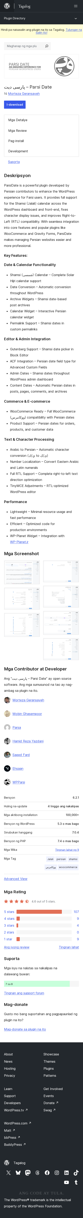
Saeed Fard (21, 755)
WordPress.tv (16, 1110)
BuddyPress (15, 1145)
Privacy (9, 1076)
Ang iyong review (16, 947)
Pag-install (16, 141)
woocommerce (68, 867)
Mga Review (17, 131)
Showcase (51, 1054)
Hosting (10, 1068)
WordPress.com (17, 1123)
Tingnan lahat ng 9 (67, 849)
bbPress (12, 1137)
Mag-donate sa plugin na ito (25, 1029)
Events (49, 1096)
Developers (12, 1103)
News (8, 1061)
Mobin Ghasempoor (27, 714)
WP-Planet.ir (19, 542)
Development (18, 151)
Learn (8, 1089)
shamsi (73, 859)
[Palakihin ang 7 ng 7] (74, 643)
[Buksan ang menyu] (76, 6)
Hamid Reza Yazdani (28, 741)
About (8, 1054)
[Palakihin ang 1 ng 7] (34, 566)
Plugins (49, 1068)
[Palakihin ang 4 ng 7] (74, 566)
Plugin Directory (14, 18)
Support (10, 1096)
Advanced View (15, 879)
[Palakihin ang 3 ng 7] (34, 618)
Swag (50, 1110)
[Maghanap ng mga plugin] (47, 46)
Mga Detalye (17, 120)
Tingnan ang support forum (24, 993)
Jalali (50, 859)
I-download (15, 104)
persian (61, 859)
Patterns (50, 1076)
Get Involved (53, 1089)
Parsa (16, 727)
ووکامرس (51, 867)
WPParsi (18, 782)
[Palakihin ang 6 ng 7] (74, 616)
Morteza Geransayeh (24, 94)
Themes (49, 1061)
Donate (51, 1103)
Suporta (14, 162)
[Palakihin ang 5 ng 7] (74, 591)
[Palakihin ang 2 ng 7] (34, 593)
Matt (9, 1130)
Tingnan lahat (69, 947)
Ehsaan (17, 768)
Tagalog (19, 1163)
